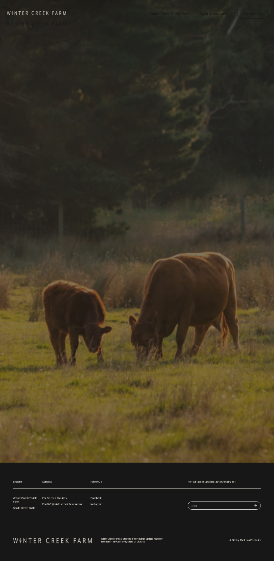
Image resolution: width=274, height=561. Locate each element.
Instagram (96, 504)
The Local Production (250, 540)
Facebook (96, 498)
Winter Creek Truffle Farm (169, 14)
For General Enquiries (54, 498)
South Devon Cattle (213, 14)
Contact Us (252, 14)
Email (61, 504)
